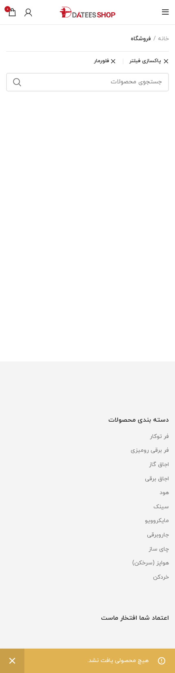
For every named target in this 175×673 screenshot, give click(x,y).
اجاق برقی (157, 479)
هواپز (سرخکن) (150, 563)
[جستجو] (17, 82)
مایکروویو (157, 521)
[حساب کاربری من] (28, 12)
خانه (163, 39)
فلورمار (101, 61)
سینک (161, 507)
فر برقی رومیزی (150, 450)
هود (164, 493)
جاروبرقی (158, 535)
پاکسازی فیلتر (145, 61)
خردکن (161, 577)
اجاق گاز (159, 464)
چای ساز (159, 549)
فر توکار (159, 436)
